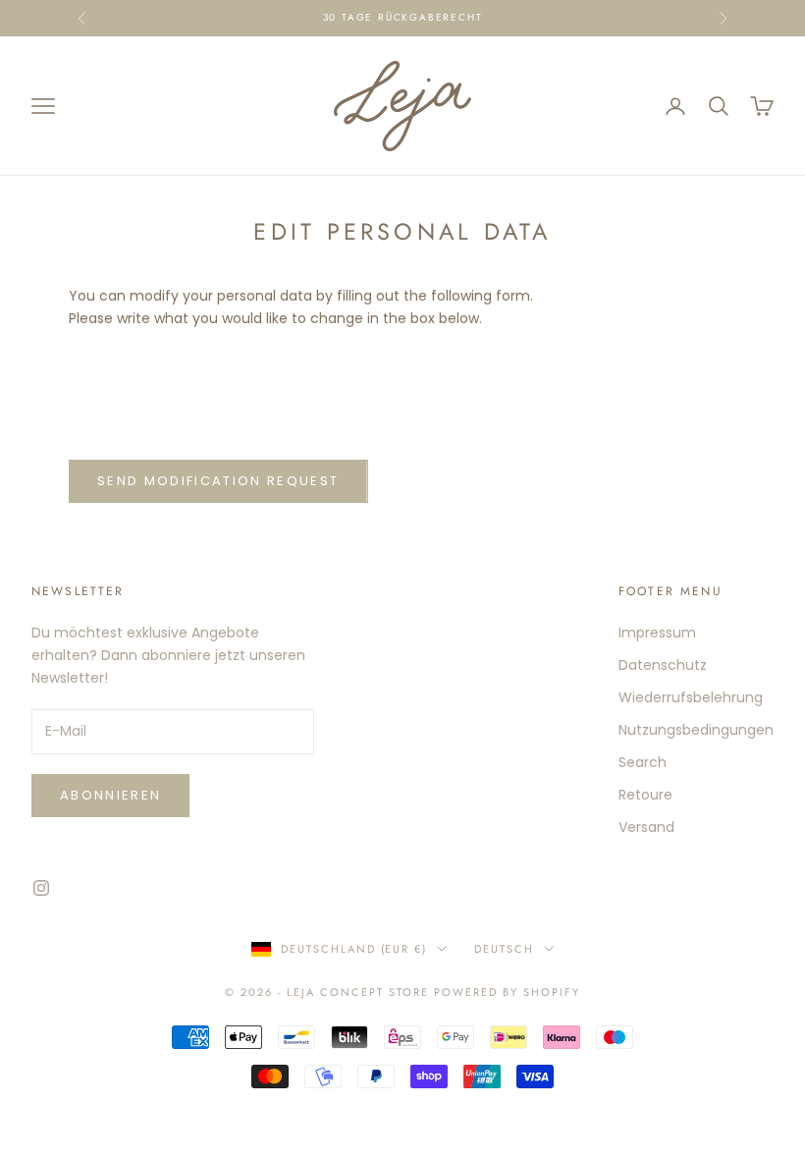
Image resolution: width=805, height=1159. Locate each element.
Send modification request (218, 480)
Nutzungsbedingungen (696, 730)
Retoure (645, 794)
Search (642, 762)
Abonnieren (110, 795)
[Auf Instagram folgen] (41, 888)
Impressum (657, 632)
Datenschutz (662, 665)
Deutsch (504, 949)
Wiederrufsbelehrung (690, 697)
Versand (646, 827)
